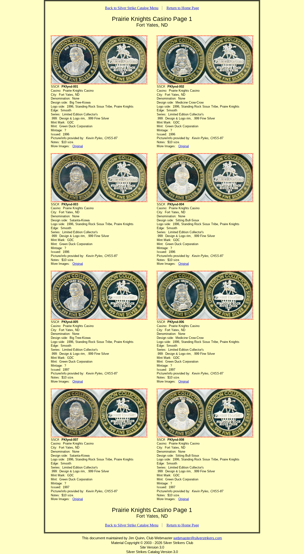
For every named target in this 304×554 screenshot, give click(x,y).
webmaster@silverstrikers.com (197, 538)
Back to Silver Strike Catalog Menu (131, 8)
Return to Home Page (182, 8)
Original (77, 146)
